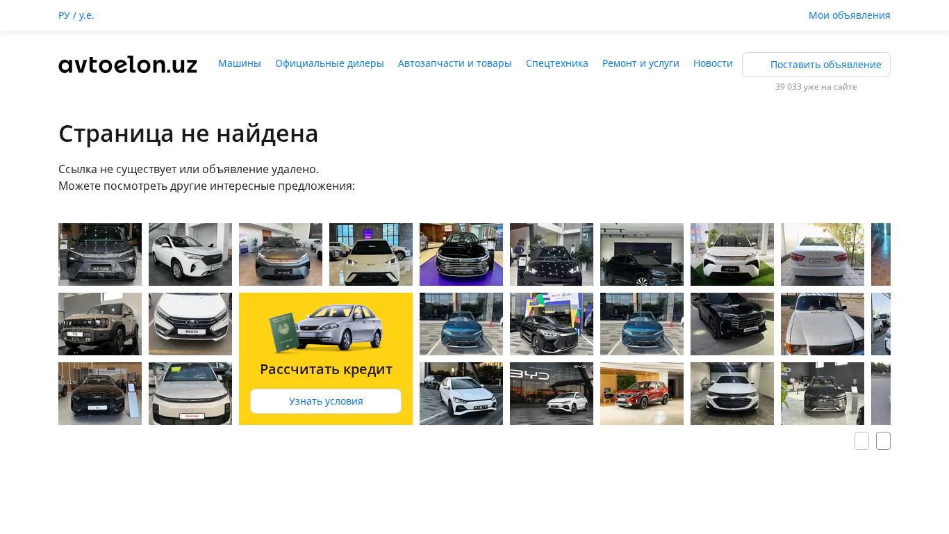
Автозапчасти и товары (455, 63)
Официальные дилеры (329, 63)
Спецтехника (557, 63)
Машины (239, 63)
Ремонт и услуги (640, 63)
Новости (713, 63)
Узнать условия (326, 400)
